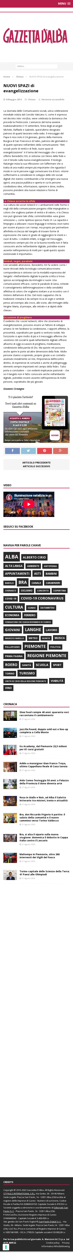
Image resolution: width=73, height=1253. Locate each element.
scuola (42, 665)
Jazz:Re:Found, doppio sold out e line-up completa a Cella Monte (44, 731)
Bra (23, 582)
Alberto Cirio (34, 557)
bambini (51, 573)
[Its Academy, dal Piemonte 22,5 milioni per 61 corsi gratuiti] (10, 752)
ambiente (33, 566)
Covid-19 (10, 598)
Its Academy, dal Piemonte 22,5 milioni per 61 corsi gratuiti (43, 748)
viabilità (57, 681)
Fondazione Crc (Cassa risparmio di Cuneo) (28, 622)
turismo (27, 673)
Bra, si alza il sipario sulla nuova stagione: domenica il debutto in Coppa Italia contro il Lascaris (44, 837)
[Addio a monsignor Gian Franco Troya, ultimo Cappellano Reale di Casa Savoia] (10, 769)
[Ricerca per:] (36, 66)
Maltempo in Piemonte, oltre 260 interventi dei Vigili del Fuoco (40, 856)
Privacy (66, 1242)
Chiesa (31, 99)
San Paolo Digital (27, 1221)
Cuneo (32, 607)
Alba (11, 556)
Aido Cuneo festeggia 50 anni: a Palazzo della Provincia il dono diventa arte (44, 782)
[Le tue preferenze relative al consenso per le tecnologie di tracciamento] (6, 1247)
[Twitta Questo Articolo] (28, 451)
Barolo (9, 583)
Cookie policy (53, 1242)
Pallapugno (12, 647)
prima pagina (14, 656)
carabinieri (53, 582)
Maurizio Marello (14, 638)
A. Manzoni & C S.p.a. (54, 1239)
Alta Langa (13, 566)
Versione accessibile (52, 99)
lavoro (51, 630)
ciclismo (26, 590)
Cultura (14, 607)
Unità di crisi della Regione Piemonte (25, 681)
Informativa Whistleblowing (56, 1246)
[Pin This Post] (44, 451)
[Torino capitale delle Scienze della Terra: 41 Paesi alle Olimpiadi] (10, 878)
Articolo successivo (36, 466)
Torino (9, 673)
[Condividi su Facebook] (12, 451)
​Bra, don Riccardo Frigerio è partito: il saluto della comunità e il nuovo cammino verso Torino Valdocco (42, 817)
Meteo (33, 638)
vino (8, 688)
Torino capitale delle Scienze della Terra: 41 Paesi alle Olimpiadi (45, 873)
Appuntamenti (17, 573)
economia (12, 615)
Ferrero (29, 615)
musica (60, 638)
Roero (11, 664)
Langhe (33, 629)
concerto (43, 590)
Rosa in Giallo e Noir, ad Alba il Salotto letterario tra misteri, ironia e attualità (44, 799)
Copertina (59, 590)
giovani (12, 630)
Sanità (26, 665)
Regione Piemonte (46, 655)
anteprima (50, 566)
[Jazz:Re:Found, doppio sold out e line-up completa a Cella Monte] (10, 735)
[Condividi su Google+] (60, 451)
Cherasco (10, 590)
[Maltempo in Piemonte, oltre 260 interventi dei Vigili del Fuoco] (10, 861)
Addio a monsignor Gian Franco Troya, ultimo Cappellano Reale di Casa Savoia (43, 765)
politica (55, 646)
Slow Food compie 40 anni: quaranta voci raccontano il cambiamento (44, 714)
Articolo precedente (36, 462)
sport (57, 665)
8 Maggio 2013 (14, 99)
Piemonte (35, 646)
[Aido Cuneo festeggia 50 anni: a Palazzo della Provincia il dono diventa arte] (10, 787)
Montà (46, 638)
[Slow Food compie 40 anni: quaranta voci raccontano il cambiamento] (10, 718)
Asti (37, 573)
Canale (36, 582)
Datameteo (47, 607)
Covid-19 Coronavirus (42, 598)
